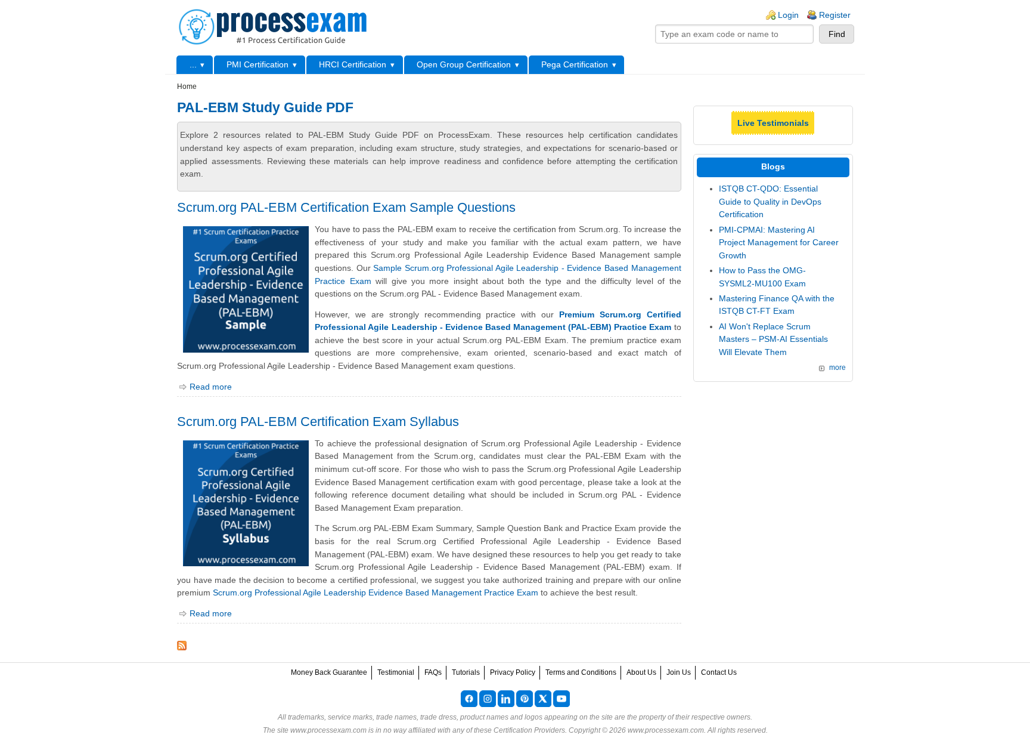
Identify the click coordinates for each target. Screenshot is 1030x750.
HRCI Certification (352, 64)
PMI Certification (257, 64)
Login (788, 15)
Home (187, 86)
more (837, 367)
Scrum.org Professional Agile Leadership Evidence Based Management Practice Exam (375, 592)
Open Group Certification (464, 64)
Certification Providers (529, 730)
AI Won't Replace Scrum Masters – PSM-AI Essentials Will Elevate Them (773, 339)
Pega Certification (574, 64)
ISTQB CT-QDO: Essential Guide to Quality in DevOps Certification (770, 201)
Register (835, 15)
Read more (211, 386)
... (193, 64)
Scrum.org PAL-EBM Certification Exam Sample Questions (346, 207)
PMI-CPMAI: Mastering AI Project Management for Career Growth (779, 242)
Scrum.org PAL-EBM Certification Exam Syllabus (318, 421)
